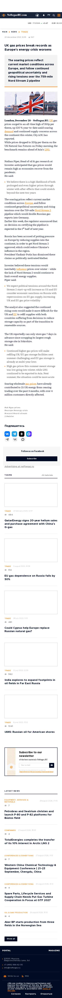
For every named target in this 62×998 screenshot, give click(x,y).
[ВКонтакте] (15, 439)
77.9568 (36, 23)
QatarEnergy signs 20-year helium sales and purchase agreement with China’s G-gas (31, 524)
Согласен (16, 994)
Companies (10, 830)
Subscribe (32, 459)
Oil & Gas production (16, 912)
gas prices (31, 384)
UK (51, 121)
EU (15, 314)
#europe (9, 410)
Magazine (54, 951)
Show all (11, 939)
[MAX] (23, 439)
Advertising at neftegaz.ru (19, 467)
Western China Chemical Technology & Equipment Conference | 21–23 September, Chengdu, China (30, 868)
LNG (47, 150)
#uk (6, 407)
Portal (6, 951)
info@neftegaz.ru (12, 968)
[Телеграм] (7, 439)
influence (21, 269)
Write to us (13, 976)
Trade (8, 511)
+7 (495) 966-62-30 (13, 965)
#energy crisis (21, 410)
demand (9, 131)
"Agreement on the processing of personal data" (36, 771)
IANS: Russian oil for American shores (30, 732)
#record (9, 413)
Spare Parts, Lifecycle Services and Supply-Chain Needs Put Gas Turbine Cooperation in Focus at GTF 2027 (29, 897)
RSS (27, 976)
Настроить (30, 994)
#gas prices (14, 407)
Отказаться (46, 994)
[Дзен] (21, 434)
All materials (47, 475)
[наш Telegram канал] (37, 15)
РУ (49, 15)
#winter (10, 416)
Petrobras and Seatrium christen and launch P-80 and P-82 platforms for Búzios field (29, 814)
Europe (29, 203)
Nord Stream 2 (43, 210)
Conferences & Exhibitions (19, 856)
